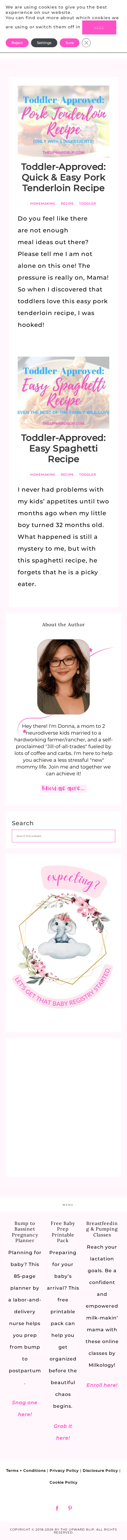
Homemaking (43, 203)
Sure (70, 42)
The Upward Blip (77, 1529)
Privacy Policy (64, 1470)
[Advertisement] (63, 1107)
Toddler (87, 203)
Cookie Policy (64, 1482)
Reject (17, 42)
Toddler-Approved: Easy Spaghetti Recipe (63, 448)
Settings (44, 42)
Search (23, 823)
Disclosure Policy (100, 1470)
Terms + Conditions (26, 1470)
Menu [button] (68, 1204)
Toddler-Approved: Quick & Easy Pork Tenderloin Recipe (63, 177)
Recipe (67, 203)
